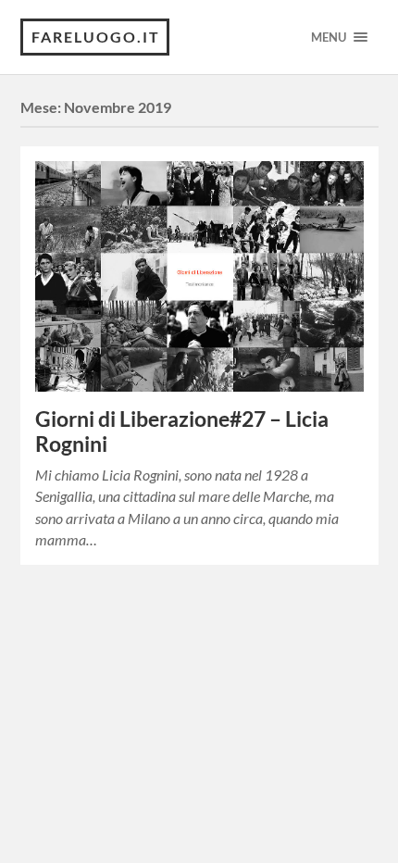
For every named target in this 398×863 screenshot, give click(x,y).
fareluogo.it (95, 36)
